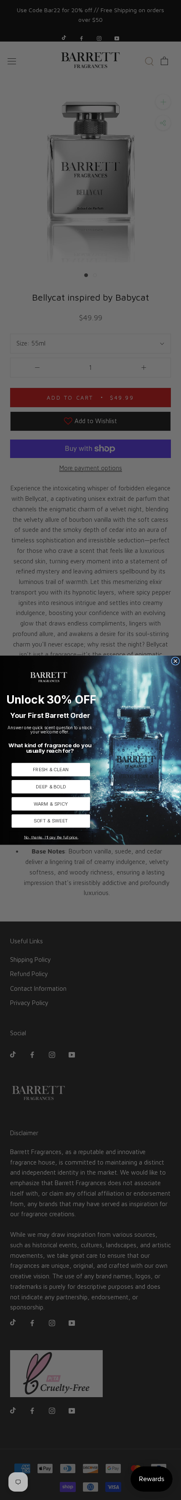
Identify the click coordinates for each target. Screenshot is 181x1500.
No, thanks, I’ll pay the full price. (51, 837)
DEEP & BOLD (51, 786)
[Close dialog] (175, 661)
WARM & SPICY (51, 803)
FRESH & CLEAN (51, 769)
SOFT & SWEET (51, 820)
